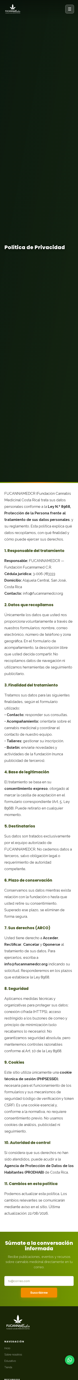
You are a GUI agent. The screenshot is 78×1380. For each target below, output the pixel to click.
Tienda (8, 1367)
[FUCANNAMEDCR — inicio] (12, 9)
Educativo (10, 1360)
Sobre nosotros (13, 1354)
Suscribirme (39, 1292)
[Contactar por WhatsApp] (69, 1360)
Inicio (7, 1348)
